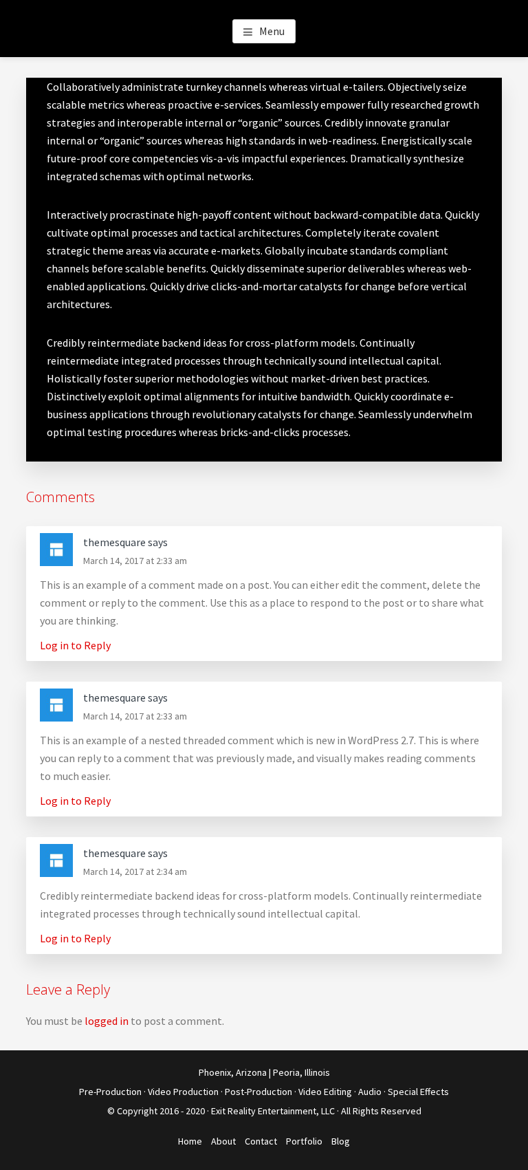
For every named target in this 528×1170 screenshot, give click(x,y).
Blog (340, 1141)
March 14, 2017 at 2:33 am (135, 560)
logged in (107, 1021)
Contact (261, 1141)
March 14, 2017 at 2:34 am (135, 871)
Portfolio (304, 1141)
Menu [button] (272, 31)
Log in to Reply (75, 645)
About (223, 1141)
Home (190, 1141)
